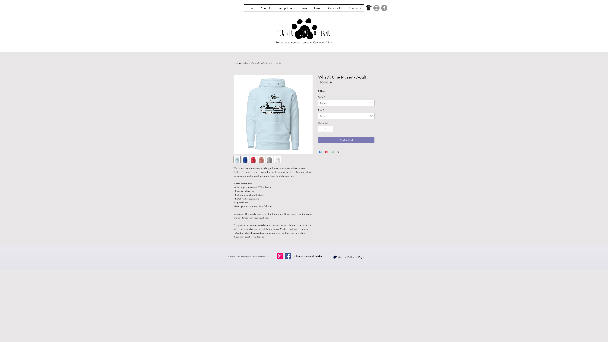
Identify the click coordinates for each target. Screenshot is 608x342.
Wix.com (264, 256)
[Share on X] (338, 152)
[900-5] (369, 8)
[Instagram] (376, 8)
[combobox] (346, 103)
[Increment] (330, 129)
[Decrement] (321, 129)
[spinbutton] (325, 129)
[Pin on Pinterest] (326, 152)
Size (321, 109)
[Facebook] (384, 8)
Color (321, 96)
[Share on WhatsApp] (332, 152)
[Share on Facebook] (320, 152)
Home (237, 63)
